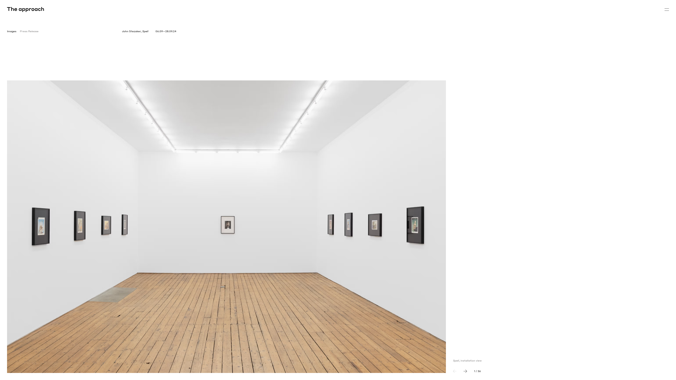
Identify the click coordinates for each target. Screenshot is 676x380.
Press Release (29, 31)
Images (11, 31)
